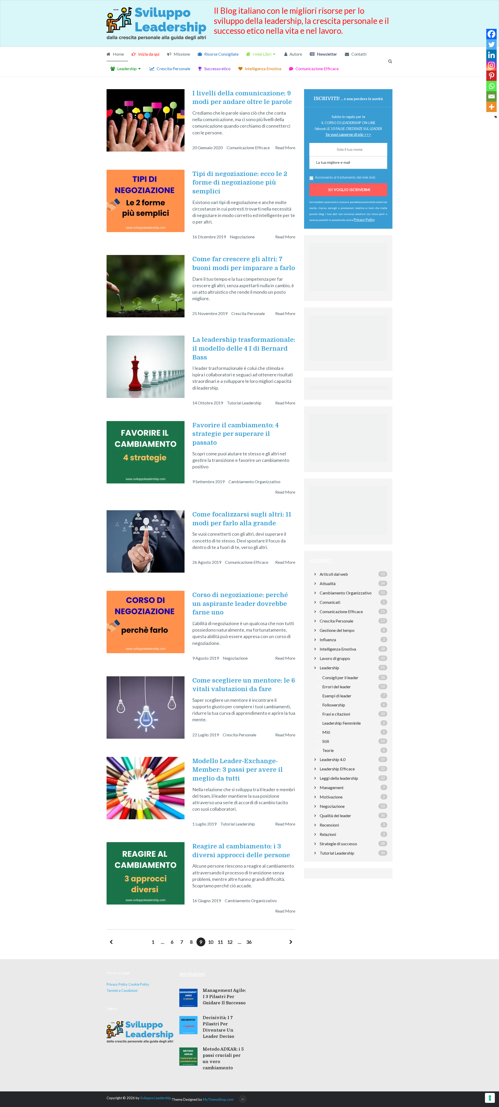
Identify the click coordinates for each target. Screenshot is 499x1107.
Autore (295, 53)
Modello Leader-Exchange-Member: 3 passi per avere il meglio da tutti (237, 769)
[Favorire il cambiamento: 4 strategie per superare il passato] (146, 452)
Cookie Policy (138, 984)
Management (332, 787)
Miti (326, 732)
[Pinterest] (491, 75)
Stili (325, 741)
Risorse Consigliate (221, 53)
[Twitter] (491, 44)
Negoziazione (242, 236)
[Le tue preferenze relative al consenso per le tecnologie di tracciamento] (490, 1098)
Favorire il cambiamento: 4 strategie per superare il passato (235, 434)
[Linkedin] (491, 55)
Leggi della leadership (339, 778)
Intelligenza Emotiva (262, 68)
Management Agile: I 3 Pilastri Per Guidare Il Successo (224, 996)
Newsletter (326, 53)
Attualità (328, 583)
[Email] (491, 96)
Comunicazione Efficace (317, 68)
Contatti (358, 53)
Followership (333, 704)
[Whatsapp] (491, 86)
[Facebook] (491, 34)
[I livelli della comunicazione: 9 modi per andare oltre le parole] (146, 120)
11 (220, 942)
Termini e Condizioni (122, 990)
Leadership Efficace (337, 768)
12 (229, 942)
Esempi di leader (336, 695)
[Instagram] (491, 65)
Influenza (328, 639)
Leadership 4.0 (332, 759)
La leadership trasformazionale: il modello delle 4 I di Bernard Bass (243, 348)
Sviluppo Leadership (155, 1098)
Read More (285, 147)
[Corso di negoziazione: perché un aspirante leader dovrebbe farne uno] (146, 622)
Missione (181, 53)
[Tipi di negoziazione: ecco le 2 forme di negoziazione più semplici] (146, 201)
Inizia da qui (148, 53)
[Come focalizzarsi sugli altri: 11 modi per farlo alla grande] (146, 541)
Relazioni (328, 834)
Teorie (328, 750)
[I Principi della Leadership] (348, 362)
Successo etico (217, 68)
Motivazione (331, 796)
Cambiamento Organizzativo (254, 481)
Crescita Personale (173, 68)
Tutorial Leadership (244, 402)
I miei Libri (261, 53)
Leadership (126, 68)
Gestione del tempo (337, 630)
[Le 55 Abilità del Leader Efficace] (348, 463)
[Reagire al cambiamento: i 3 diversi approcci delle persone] (146, 873)
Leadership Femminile (341, 722)
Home (118, 53)
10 (210, 942)
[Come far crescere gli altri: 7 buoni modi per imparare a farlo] (146, 286)
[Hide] (496, 117)
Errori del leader (336, 686)
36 (249, 942)
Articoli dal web (334, 574)
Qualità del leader (335, 815)
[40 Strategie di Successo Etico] (348, 536)
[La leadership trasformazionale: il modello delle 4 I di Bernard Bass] (146, 367)
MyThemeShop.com (218, 1099)
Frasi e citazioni (336, 713)
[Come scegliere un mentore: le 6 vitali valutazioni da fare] (146, 707)
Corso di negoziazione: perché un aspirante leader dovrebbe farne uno (240, 603)
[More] (491, 107)
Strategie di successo (338, 843)
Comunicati (330, 602)
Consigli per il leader (340, 677)
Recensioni (329, 824)
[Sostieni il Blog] (348, 292)
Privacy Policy (117, 984)
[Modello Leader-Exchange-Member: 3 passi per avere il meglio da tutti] (146, 788)
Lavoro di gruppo (335, 658)
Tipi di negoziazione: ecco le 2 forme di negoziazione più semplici (239, 182)
